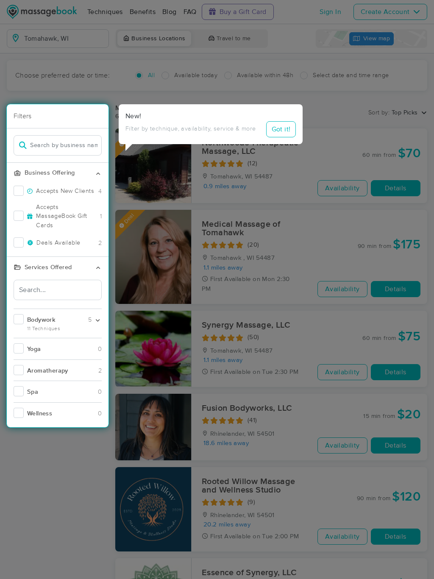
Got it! (281, 129)
